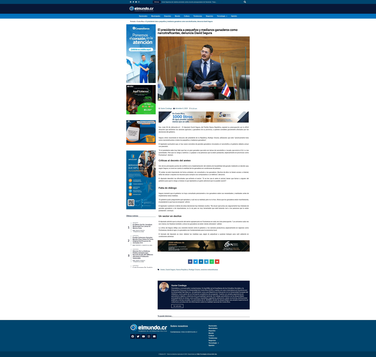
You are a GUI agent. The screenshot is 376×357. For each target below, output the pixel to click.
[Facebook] (130, 2)
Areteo (162, 269)
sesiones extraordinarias (209, 269)
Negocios (209, 16)
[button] (245, 2)
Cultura (186, 16)
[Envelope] (154, 336)
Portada (132, 21)
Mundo (177, 16)
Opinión (234, 16)
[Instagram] (138, 2)
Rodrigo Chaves (194, 269)
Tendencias (197, 16)
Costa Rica (140, 21)
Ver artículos (177, 306)
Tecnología (221, 16)
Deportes (167, 16)
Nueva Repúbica (182, 269)
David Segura (170, 269)
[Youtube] (136, 2)
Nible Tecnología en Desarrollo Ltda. (207, 354)
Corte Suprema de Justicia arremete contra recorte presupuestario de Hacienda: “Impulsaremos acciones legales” (190, 2)
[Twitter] (133, 2)
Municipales (155, 16)
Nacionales (143, 16)
